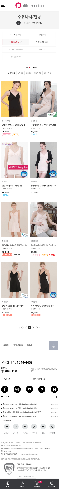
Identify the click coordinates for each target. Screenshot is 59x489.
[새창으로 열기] (3, 108)
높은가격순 (47, 73)
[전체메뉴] (3, 5)
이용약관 (5, 345)
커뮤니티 (29, 345)
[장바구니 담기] (3, 112)
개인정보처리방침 (18, 345)
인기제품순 (11, 73)
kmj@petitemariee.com (31, 454)
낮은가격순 (37, 73)
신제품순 (20, 73)
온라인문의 (37, 379)
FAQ (5, 379)
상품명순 (29, 73)
